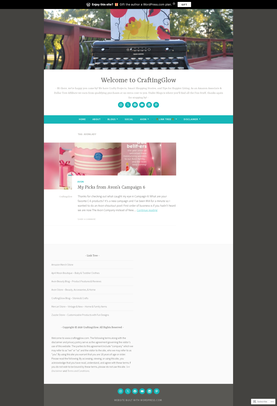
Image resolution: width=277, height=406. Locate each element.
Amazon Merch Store (62, 264)
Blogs (112, 119)
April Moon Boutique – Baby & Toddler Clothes (75, 273)
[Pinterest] (156, 104)
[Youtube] (142, 104)
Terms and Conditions (78, 370)
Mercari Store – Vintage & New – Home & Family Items (79, 306)
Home (82, 119)
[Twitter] (128, 104)
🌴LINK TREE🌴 (165, 119)
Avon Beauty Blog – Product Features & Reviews (76, 281)
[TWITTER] (127, 391)
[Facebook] (135, 104)
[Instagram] (120, 104)
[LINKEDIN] (149, 391)
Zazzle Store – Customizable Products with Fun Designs (80, 314)
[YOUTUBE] (142, 391)
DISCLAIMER (191, 119)
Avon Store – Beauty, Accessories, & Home (73, 289)
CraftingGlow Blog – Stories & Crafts (69, 298)
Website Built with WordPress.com (138, 400)
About (96, 119)
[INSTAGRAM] (120, 391)
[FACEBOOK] (135, 391)
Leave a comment (87, 219)
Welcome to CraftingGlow (138, 80)
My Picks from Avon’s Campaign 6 (111, 187)
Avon (143, 119)
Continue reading (147, 210)
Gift (184, 4)
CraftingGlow (65, 196)
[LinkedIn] (149, 104)
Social (129, 119)
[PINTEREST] (156, 391)
